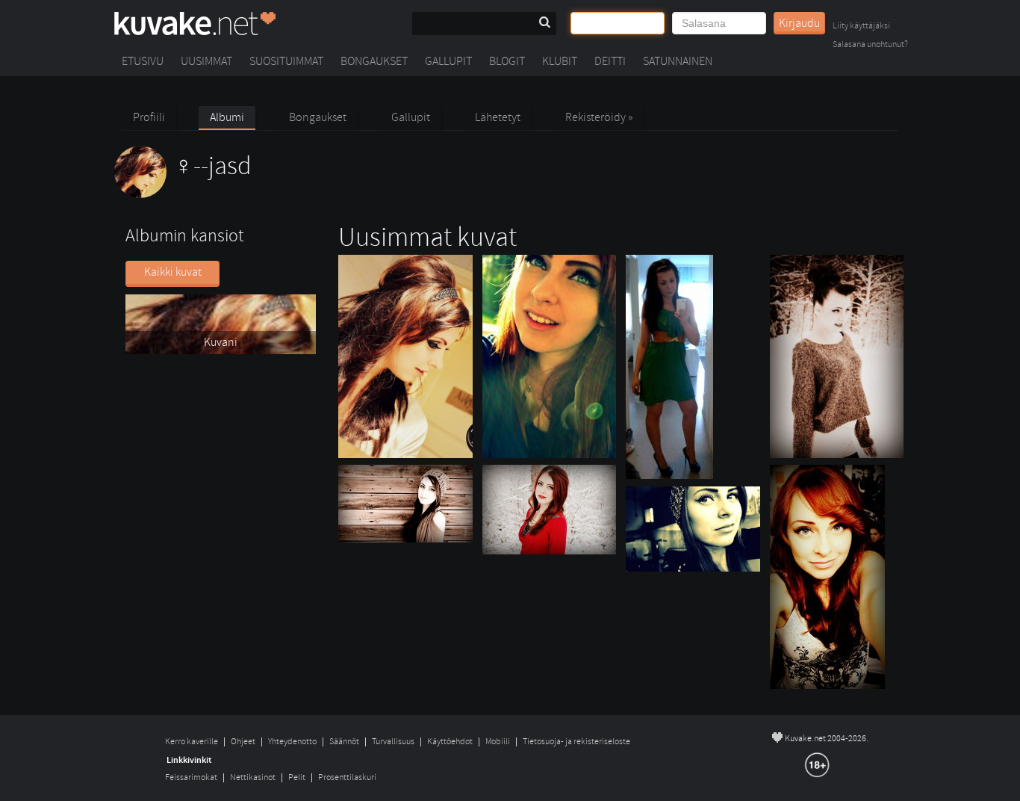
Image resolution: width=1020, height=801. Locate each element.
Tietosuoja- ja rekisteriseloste (576, 741)
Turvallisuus (393, 741)
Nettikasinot (253, 777)
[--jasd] (183, 194)
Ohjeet (243, 741)
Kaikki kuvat (173, 272)
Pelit (296, 777)
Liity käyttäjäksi (861, 26)
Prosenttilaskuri (347, 777)
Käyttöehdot (450, 741)
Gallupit (448, 61)
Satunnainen (677, 61)
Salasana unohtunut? (870, 45)
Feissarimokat (191, 777)
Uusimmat (206, 61)
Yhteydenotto (292, 741)
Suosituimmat (286, 61)
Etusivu (143, 61)
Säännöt (344, 741)
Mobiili (497, 741)
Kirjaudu (799, 23)
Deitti (610, 61)
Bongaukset (374, 61)
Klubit (559, 61)
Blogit (507, 61)
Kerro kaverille (191, 741)
